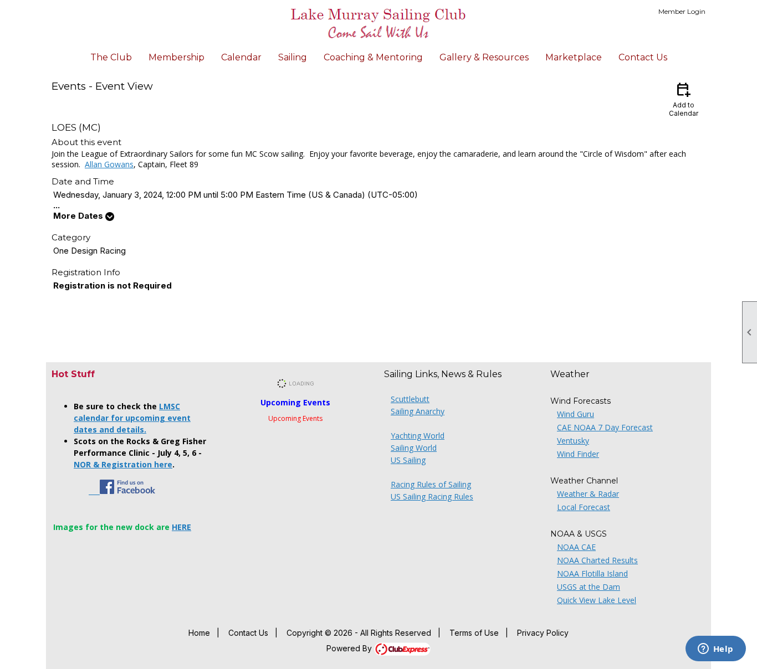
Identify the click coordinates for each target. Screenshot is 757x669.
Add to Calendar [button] (683, 98)
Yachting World (417, 435)
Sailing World (414, 447)
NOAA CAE (576, 547)
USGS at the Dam (588, 586)
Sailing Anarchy (417, 411)
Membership (176, 57)
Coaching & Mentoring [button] (373, 57)
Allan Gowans (109, 164)
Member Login (681, 11)
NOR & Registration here (123, 464)
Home (199, 632)
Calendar (241, 57)
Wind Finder (578, 454)
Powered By (350, 648)
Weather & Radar (588, 493)
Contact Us (642, 57)
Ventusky (573, 440)
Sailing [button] (292, 57)
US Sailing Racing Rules (432, 496)
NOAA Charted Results (597, 560)
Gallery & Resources (484, 57)
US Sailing (408, 460)
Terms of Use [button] (474, 632)
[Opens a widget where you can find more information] (715, 649)
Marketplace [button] (573, 57)
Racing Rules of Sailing (431, 484)
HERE (181, 527)
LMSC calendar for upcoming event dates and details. (132, 418)
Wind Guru (575, 414)
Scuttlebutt (410, 399)
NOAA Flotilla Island (592, 573)
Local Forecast (583, 507)
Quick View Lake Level (596, 600)
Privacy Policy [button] (543, 632)
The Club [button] (111, 57)
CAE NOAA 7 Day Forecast (605, 427)
